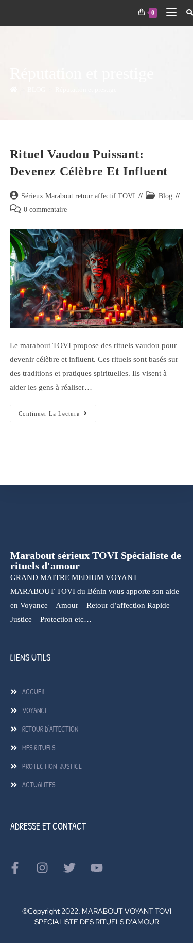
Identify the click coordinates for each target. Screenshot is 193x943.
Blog (165, 196)
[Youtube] (96, 867)
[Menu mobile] (168, 12)
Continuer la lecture (57, 411)
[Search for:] (186, 12)
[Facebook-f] (15, 867)
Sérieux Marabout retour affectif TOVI (78, 196)
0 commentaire (45, 209)
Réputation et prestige (86, 89)
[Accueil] (13, 89)
